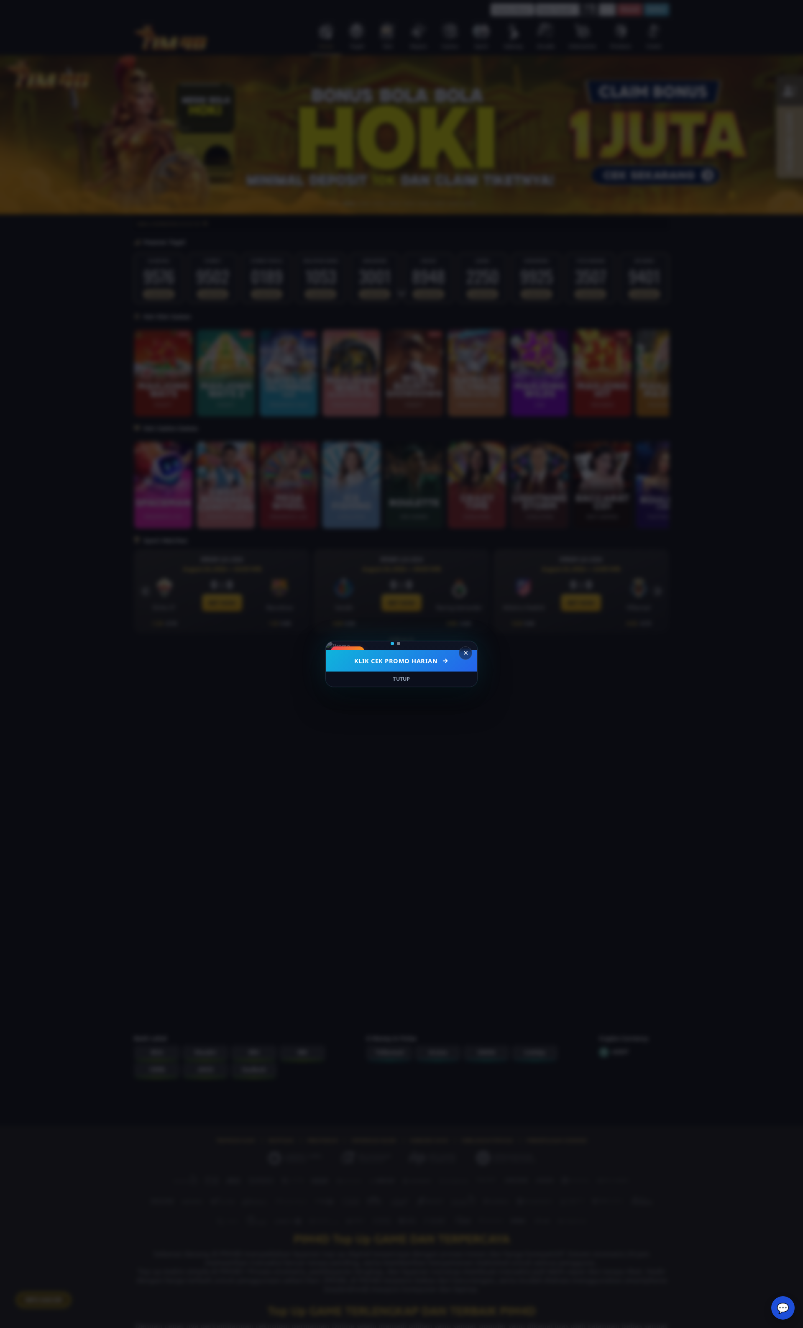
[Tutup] (465, 653)
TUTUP (401, 678)
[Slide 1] (395, 643)
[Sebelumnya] (337, 645)
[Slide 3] (410, 643)
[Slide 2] (404, 643)
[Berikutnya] (465, 645)
